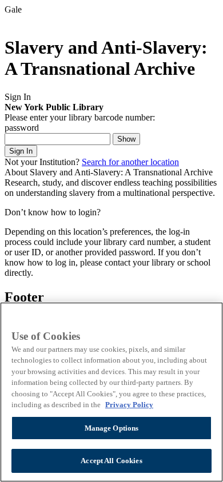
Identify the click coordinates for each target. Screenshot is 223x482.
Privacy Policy (129, 404)
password (22, 127)
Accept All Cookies (111, 460)
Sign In (21, 151)
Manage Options (112, 428)
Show (126, 139)
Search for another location (130, 162)
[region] (111, 392)
